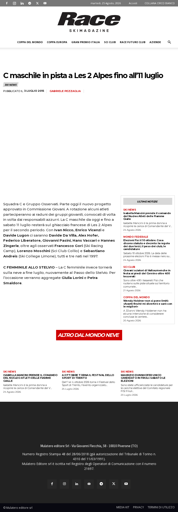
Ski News (10, 84)
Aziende (155, 42)
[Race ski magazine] (89, 22)
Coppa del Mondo (30, 42)
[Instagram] (14, 3)
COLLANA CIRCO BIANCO (160, 3)
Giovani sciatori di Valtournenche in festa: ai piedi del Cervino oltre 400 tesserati (147, 273)
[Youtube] (44, 3)
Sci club (110, 42)
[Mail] (88, 484)
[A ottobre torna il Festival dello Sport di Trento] (89, 356)
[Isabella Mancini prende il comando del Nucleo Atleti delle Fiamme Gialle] (30, 356)
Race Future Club (132, 42)
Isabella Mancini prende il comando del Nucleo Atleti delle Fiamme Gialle (147, 216)
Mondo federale (135, 237)
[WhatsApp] (39, 295)
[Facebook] (6, 3)
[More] (51, 295)
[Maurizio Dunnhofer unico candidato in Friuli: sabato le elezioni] (148, 356)
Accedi (133, 3)
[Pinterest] (29, 295)
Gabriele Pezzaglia (65, 91)
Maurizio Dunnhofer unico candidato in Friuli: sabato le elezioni (143, 377)
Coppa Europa (57, 42)
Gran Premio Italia (85, 42)
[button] (169, 42)
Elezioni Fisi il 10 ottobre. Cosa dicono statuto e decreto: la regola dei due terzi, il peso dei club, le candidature (146, 245)
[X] (37, 3)
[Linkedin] (22, 3)
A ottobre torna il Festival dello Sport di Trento (88, 376)
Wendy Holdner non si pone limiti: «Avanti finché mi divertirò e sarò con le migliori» (147, 303)
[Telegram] (29, 3)
